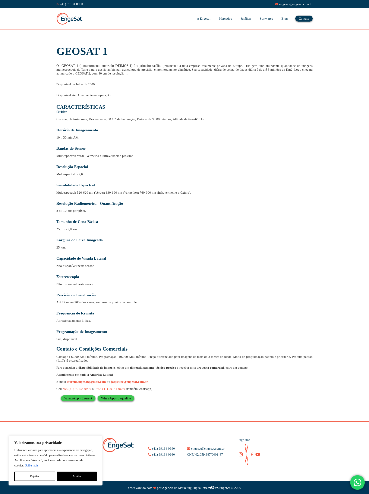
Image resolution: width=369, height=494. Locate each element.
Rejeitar (34, 476)
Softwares (266, 18)
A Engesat (203, 18)
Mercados (225, 18)
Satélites (245, 18)
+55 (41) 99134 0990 (77, 388)
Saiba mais (31, 465)
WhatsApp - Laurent (78, 398)
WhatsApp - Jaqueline (116, 398)
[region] (55, 460)
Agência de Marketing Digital (182, 488)
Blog (284, 18)
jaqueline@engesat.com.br (129, 381)
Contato (304, 18)
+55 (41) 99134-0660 (110, 388)
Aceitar (76, 476)
